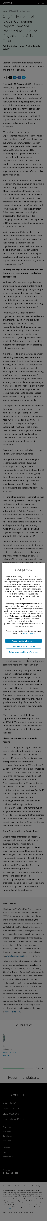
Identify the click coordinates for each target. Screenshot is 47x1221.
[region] (23, 610)
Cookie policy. (29, 633)
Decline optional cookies (23, 646)
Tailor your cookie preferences (23, 652)
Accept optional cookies (23, 641)
